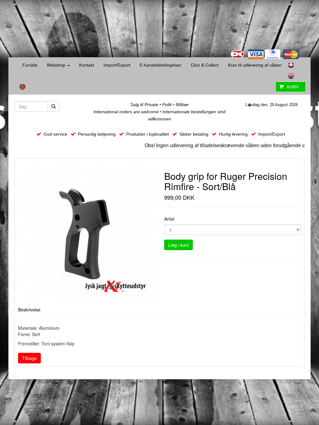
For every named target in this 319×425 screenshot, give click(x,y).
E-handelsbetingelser (160, 65)
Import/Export (116, 65)
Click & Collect (205, 65)
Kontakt (86, 65)
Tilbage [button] (29, 358)
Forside (29, 65)
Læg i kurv (178, 245)
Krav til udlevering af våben (255, 65)
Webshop (57, 65)
